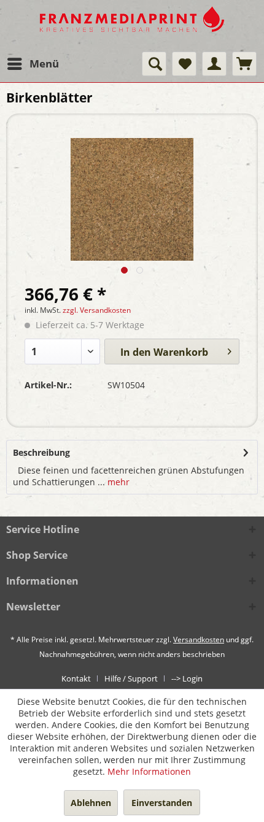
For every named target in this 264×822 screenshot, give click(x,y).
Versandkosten (198, 639)
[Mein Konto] (214, 64)
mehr (117, 482)
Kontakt (76, 678)
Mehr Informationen (149, 771)
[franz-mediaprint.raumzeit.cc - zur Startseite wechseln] (132, 25)
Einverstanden (161, 803)
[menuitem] (32, 64)
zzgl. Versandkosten (97, 310)
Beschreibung (41, 452)
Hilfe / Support (131, 678)
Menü (44, 63)
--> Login (187, 678)
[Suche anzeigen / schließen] (154, 64)
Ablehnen (91, 803)
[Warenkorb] (244, 64)
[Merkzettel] (184, 64)
